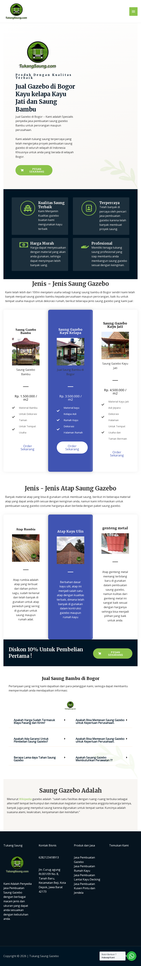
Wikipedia (25, 799)
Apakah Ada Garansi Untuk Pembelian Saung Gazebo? (31, 740)
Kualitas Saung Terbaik (51, 205)
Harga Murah (42, 243)
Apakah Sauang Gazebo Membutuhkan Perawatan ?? (94, 759)
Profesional (101, 243)
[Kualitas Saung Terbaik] (27, 208)
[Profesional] (85, 244)
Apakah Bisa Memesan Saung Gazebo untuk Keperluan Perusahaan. (100, 721)
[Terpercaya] (89, 208)
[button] (39, 720)
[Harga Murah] (23, 244)
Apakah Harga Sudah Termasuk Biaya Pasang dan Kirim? (34, 721)
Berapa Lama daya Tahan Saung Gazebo (35, 759)
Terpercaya (109, 203)
